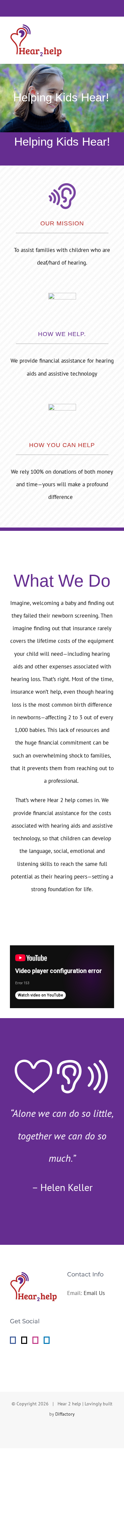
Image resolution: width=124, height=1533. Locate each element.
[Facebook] (13, 1340)
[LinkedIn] (47, 1340)
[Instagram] (35, 1340)
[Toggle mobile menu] (111, 31)
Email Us (94, 1293)
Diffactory (65, 1414)
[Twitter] (24, 1340)
